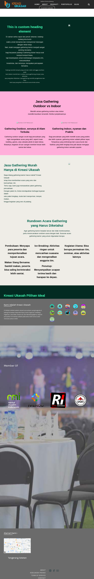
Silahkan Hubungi (47, 8)
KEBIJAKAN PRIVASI (38, 573)
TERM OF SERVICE (38, 575)
